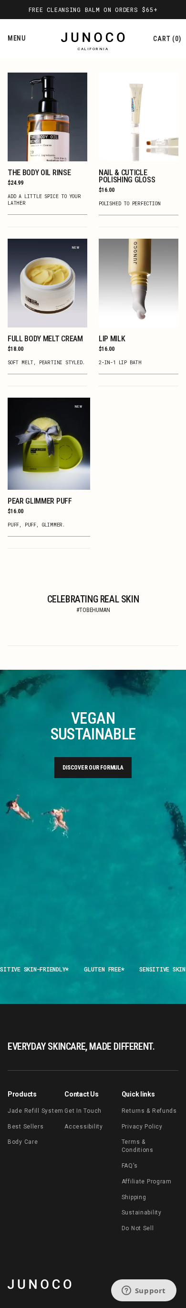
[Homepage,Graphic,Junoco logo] (93, 39)
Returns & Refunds (149, 1111)
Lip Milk (112, 338)
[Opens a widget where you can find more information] (143, 1291)
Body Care (23, 1142)
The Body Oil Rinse (39, 172)
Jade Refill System (35, 1111)
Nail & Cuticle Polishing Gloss (127, 176)
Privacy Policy (142, 1126)
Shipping (134, 1197)
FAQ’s (130, 1165)
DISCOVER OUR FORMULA (92, 767)
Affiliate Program (147, 1181)
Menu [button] (17, 38)
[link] (40, 1284)
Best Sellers (26, 1126)
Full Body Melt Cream (45, 338)
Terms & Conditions (138, 1146)
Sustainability (142, 1212)
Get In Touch (83, 1111)
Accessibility (83, 1126)
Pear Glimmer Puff (40, 501)
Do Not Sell (138, 1228)
